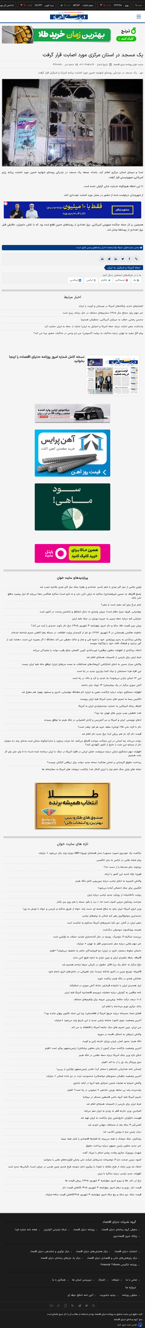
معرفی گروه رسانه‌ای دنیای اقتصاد (119, 1230)
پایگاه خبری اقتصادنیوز (125, 1236)
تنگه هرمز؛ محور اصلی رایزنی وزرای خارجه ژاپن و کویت (111, 1041)
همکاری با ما (59, 1280)
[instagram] (93, 1305)
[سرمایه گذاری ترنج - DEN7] (72, 35)
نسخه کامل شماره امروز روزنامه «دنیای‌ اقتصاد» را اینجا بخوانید (46, 359)
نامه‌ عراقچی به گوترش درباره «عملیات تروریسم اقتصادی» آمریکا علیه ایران (103, 992)
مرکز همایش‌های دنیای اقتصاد (92, 1251)
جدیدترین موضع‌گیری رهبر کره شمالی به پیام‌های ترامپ (111, 916)
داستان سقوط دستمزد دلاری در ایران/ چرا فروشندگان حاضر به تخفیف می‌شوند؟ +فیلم (95, 951)
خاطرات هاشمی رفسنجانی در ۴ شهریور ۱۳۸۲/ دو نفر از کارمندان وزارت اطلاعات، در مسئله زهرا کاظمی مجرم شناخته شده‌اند (76, 633)
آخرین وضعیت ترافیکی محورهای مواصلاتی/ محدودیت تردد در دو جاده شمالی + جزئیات (93, 1076)
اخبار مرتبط (72, 297)
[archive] (52, 1305)
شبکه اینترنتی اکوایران (55, 1230)
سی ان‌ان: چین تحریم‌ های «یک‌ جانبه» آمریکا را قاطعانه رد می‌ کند (106, 1027)
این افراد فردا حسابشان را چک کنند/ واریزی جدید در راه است (109, 671)
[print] (102, 259)
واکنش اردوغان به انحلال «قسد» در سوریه (119, 1034)
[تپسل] (6, 203)
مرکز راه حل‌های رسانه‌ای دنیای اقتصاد (60, 1258)
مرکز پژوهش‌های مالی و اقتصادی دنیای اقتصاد (112, 1258)
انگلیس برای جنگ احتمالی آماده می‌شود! (119, 888)
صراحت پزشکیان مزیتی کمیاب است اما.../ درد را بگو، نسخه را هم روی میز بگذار (99, 902)
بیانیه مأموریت (108, 1295)
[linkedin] (116, 259)
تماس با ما (131, 1280)
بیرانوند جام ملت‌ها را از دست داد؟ (122, 867)
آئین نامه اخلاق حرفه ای (80, 1295)
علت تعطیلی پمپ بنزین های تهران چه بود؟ (117, 713)
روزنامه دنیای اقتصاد (84, 1230)
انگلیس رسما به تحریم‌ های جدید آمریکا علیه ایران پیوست (110, 699)
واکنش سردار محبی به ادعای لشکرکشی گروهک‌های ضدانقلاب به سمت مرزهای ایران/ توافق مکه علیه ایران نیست (81, 664)
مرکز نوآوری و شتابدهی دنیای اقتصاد (49, 1251)
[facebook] (129, 259)
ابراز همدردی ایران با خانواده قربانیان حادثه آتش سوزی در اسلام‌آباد (105, 986)
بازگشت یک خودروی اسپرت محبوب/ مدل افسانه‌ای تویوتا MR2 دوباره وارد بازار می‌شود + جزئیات (90, 853)
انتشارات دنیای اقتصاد (125, 1251)
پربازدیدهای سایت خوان (72, 578)
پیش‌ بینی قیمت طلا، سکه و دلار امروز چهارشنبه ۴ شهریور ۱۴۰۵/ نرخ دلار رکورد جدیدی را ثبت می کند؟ (86, 626)
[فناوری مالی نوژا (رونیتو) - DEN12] (72, 806)
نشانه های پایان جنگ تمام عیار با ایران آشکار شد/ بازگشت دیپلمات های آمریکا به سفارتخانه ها (91, 769)
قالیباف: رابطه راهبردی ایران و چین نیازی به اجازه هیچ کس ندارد (107, 958)
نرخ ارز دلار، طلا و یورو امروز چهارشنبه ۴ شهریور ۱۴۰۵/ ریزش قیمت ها (103, 1181)
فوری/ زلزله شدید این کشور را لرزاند (122, 874)
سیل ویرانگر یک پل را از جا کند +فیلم (121, 1062)
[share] (66, 1305)
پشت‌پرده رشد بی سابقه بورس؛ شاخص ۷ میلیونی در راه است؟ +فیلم (104, 1090)
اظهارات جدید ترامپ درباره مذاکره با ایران (119, 1174)
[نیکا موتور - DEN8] (72, 413)
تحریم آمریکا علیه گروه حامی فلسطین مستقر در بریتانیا (112, 1097)
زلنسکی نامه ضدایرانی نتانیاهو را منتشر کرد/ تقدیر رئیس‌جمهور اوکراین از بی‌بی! (99, 1069)
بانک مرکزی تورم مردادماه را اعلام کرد (121, 1006)
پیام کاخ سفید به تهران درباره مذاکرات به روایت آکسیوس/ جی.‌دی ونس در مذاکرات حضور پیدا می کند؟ (88, 333)
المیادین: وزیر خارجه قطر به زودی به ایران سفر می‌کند (112, 1111)
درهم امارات (68, 5)
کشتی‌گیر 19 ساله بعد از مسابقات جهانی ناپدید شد (114, 1125)
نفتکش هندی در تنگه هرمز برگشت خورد (119, 979)
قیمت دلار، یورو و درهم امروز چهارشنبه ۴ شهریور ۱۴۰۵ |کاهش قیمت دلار (101, 1188)
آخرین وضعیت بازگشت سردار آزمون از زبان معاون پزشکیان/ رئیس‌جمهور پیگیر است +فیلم (93, 1048)
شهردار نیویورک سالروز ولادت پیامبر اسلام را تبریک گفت (112, 1153)
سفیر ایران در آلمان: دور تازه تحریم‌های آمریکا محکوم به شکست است (104, 923)
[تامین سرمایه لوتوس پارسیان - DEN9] (72, 506)
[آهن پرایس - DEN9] (72, 453)
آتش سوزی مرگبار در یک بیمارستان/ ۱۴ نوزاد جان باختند (111, 685)
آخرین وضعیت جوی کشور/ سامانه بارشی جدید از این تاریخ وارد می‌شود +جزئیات (97, 1020)
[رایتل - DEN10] (72, 553)
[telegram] (109, 259)
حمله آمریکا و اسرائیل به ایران (123, 268)
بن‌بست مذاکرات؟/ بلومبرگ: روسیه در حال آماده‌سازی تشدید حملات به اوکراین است (97, 937)
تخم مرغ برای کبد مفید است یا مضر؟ (121, 605)
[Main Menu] (138, 16)
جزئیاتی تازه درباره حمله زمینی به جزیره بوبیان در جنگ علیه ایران (106, 619)
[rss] (73, 1305)
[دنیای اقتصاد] (69, 16)
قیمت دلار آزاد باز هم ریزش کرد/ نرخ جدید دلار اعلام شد (111, 734)
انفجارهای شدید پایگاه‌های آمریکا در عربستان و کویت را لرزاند (111, 306)
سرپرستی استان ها (82, 1280)
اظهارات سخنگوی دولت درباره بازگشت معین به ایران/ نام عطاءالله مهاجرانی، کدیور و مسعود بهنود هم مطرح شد (81, 692)
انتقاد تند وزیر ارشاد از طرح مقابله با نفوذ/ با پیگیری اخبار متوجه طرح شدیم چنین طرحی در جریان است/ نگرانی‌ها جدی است (74, 1167)
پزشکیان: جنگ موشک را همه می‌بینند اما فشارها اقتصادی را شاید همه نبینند (101, 1139)
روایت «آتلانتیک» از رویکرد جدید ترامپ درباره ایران (114, 895)
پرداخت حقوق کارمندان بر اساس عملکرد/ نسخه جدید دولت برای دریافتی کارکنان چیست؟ (94, 762)
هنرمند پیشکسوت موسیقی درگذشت (122, 930)
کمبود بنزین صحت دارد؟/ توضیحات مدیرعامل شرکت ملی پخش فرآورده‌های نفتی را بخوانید (92, 1160)
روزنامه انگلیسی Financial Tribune (119, 1265)
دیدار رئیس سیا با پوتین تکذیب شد (122, 1132)
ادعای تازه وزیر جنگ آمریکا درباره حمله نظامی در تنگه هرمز (110, 1055)
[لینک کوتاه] (136, 259)
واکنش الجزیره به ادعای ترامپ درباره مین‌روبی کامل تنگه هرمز (108, 881)
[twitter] (123, 259)
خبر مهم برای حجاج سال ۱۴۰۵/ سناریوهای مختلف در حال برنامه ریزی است (103, 313)
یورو (107, 5)
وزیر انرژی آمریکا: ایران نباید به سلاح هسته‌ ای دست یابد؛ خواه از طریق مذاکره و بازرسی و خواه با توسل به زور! (82, 909)
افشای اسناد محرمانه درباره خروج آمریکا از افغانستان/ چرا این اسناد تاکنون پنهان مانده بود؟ (92, 1013)
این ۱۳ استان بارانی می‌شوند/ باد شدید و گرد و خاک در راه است (106, 678)
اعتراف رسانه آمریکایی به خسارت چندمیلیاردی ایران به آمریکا (110, 706)
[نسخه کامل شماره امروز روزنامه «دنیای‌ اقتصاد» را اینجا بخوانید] (112, 375)
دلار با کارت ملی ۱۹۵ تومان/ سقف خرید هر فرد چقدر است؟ (109, 727)
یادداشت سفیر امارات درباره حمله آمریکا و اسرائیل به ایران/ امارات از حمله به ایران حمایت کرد (94, 326)
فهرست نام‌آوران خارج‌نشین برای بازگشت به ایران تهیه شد (111, 1118)
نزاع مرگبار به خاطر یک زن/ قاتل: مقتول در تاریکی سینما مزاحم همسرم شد (101, 965)
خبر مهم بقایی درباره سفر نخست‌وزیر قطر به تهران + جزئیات (109, 944)
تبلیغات (115, 1280)
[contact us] (59, 1305)
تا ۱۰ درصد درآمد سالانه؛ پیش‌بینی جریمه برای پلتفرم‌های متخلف (107, 999)
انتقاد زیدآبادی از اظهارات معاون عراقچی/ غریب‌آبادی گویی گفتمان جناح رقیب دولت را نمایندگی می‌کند (87, 650)
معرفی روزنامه (129, 1295)
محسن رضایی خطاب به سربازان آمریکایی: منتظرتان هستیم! (112, 320)
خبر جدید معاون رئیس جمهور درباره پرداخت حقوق (113, 1146)
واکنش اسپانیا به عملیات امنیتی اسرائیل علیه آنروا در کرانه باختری (107, 1083)
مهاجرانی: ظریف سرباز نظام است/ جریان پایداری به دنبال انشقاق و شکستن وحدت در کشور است (90, 612)
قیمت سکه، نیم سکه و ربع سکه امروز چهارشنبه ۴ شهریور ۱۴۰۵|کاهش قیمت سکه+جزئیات (93, 1195)
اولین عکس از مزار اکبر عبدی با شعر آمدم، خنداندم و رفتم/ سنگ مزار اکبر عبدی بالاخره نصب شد (90, 587)
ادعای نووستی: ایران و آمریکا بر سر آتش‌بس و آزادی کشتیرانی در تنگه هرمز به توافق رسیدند (92, 720)
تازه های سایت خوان (72, 844)
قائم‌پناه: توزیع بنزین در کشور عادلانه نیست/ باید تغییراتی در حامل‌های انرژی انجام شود (94, 972)
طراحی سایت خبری (129, 1324)
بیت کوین (30, 5)
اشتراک (101, 1280)
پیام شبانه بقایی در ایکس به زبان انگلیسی (118, 860)
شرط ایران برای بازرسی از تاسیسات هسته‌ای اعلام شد (113, 657)
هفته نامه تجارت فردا (26, 1230)
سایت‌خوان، (127, 247)
